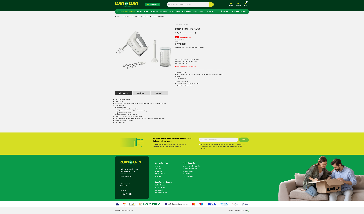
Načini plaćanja (160, 185)
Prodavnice (158, 171)
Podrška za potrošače (240, 11)
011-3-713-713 (126, 183)
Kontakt (124, 186)
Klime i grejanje (186, 11)
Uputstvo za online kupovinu (191, 166)
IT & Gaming (154, 11)
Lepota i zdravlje (198, 11)
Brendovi (158, 176)
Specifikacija (141, 93)
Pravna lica (226, 11)
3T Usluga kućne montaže (127, 11)
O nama (157, 166)
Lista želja (238, 5)
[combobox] (190, 4)
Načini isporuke (160, 187)
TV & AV (146, 11)
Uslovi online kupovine (190, 168)
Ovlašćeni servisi (188, 171)
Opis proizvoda (123, 93)
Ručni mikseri (144, 17)
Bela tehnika (163, 11)
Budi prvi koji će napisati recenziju (185, 33)
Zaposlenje (158, 168)
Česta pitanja (159, 190)
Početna (119, 17)
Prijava (231, 5)
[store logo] (126, 4)
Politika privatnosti (161, 193)
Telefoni (139, 11)
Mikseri (137, 17)
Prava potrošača (188, 176)
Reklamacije (186, 174)
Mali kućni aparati (174, 11)
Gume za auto (209, 11)
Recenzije (159, 93)
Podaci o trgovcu (160, 174)
